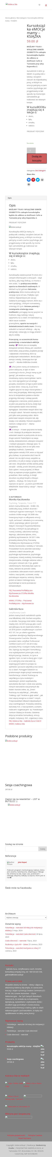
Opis (10, 198)
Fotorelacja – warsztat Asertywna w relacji (21, 948)
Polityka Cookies (35, 1135)
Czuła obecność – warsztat (15, 940)
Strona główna (10, 18)
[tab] (26, 198)
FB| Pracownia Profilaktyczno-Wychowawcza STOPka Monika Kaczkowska (21, 593)
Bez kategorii (21, 18)
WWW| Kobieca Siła (17, 724)
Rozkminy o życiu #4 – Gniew (16, 944)
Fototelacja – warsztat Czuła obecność (20, 934)
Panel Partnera (24, 1138)
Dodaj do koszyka (37, 158)
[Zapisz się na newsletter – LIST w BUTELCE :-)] (26, 821)
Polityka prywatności (16, 1135)
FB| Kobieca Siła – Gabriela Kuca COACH (25, 721)
